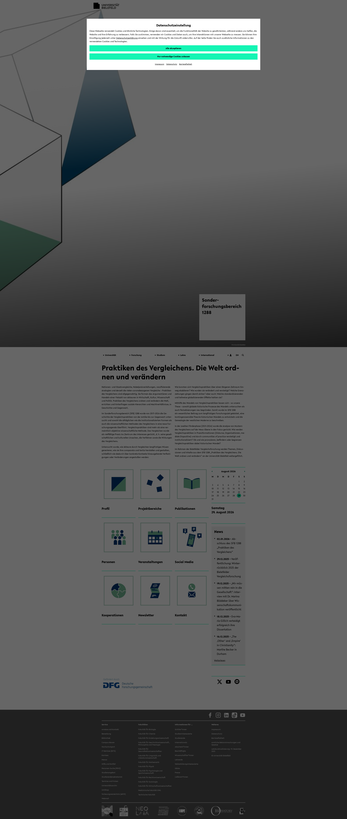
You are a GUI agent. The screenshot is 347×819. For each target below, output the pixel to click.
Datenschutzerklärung (127, 37)
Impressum (159, 64)
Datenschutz (171, 64)
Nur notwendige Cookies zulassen (173, 56)
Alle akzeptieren (173, 48)
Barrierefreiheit (185, 64)
